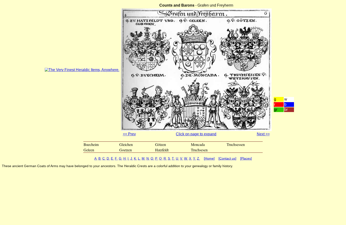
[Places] (246, 158)
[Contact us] (227, 158)
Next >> (263, 134)
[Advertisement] (287, 55)
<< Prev (129, 134)
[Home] (209, 158)
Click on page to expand (196, 134)
